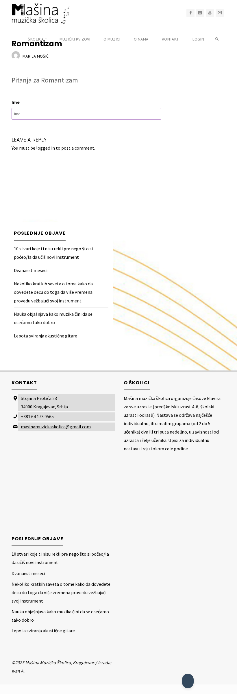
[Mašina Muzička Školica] (40, 13)
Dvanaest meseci (30, 270)
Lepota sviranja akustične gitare (45, 336)
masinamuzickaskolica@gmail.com (56, 426)
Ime (16, 102)
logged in (45, 148)
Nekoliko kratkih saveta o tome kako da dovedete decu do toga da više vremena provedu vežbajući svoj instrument (53, 292)
